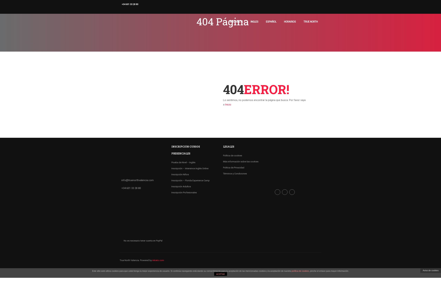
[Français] (132, 9)
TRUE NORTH (311, 21)
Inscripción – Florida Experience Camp (190, 180)
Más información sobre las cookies (240, 161)
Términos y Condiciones (235, 173)
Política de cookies (232, 155)
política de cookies (300, 271)
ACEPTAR (220, 274)
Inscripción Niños (180, 174)
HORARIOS (290, 21)
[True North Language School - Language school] (133, 23)
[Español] (121, 9)
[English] (125, 9)
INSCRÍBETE (236, 21)
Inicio (228, 104)
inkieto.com (158, 260)
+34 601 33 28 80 (130, 4)
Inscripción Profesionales (184, 192)
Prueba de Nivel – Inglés (183, 162)
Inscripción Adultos (181, 186)
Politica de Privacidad (233, 167)
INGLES (254, 21)
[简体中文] (128, 9)
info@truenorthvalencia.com (137, 180)
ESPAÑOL (271, 21)
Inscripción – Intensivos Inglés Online (189, 168)
